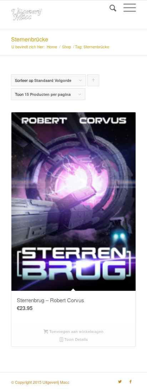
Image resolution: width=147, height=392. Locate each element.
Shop (66, 46)
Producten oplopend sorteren (93, 81)
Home (52, 46)
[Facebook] (130, 381)
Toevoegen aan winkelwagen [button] (75, 331)
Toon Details (75, 339)
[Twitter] (120, 381)
